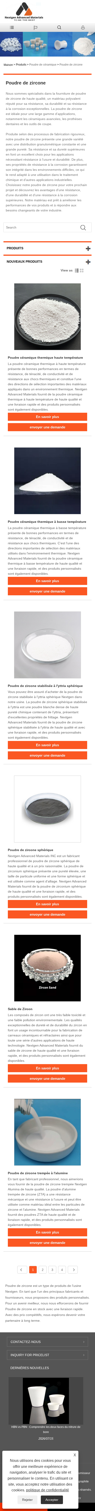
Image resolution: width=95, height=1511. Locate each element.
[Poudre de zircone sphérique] (47, 810)
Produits (21, 64)
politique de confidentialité (47, 1490)
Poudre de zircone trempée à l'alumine (38, 1173)
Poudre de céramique (42, 64)
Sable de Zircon (20, 1009)
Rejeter (27, 1500)
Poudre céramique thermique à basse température (47, 522)
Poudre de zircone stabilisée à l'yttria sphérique (45, 686)
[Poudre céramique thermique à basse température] (47, 481)
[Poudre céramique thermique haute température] (47, 317)
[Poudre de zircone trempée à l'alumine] (47, 1133)
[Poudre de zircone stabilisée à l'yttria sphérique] (47, 645)
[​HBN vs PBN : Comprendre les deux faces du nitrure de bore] (46, 1400)
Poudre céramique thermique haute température (45, 357)
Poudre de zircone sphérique (30, 850)
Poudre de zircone (71, 64)
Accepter (51, 1500)
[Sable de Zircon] (47, 969)
